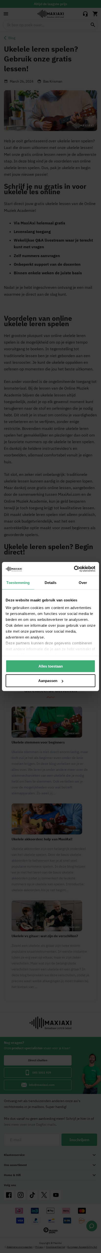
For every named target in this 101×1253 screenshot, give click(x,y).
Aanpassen (47, 681)
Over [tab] (83, 582)
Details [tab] (51, 582)
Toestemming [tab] (18, 582)
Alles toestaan (50, 666)
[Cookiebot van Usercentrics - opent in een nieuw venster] (73, 569)
